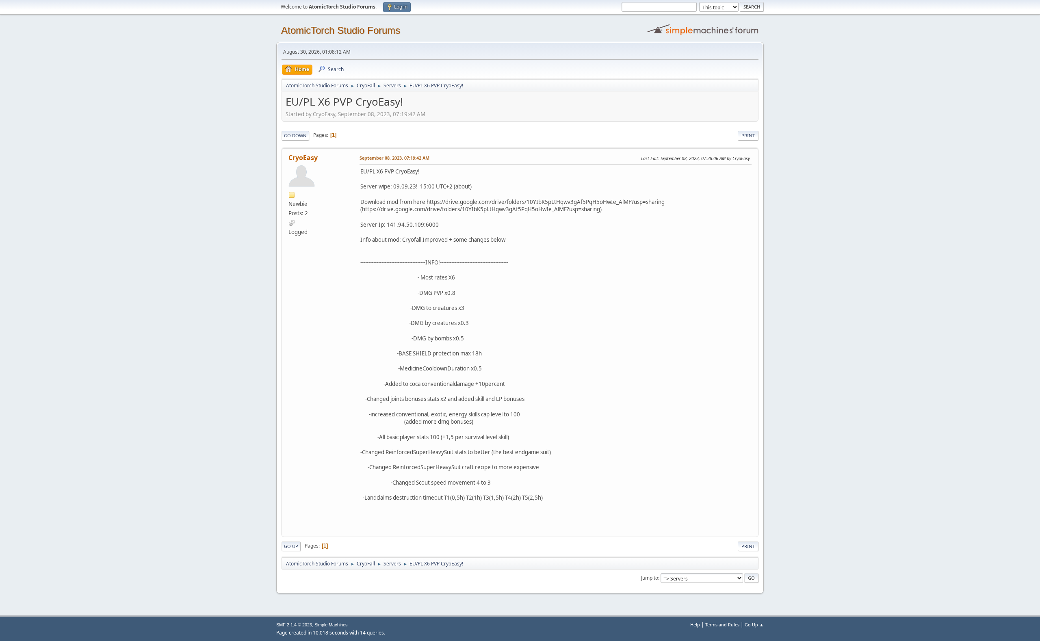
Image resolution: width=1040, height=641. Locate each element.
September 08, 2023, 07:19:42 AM (394, 158)
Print (748, 135)
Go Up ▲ (754, 625)
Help (695, 625)
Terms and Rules (722, 625)
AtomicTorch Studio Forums (340, 30)
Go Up (291, 546)
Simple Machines (331, 624)
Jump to (649, 577)
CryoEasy (303, 157)
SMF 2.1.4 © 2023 (294, 624)
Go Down (295, 135)
